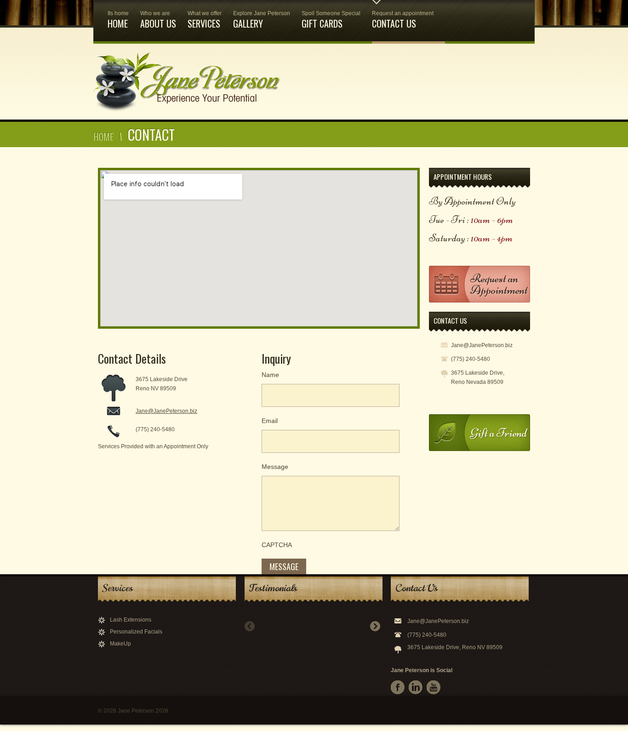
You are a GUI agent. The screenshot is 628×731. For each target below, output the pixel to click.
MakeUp (120, 643)
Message (275, 466)
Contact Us (403, 20)
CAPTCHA (277, 544)
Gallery (261, 20)
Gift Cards (331, 20)
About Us (158, 20)
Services (205, 20)
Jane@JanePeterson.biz (166, 411)
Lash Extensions (130, 620)
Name (270, 374)
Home (118, 20)
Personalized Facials (136, 631)
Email (270, 420)
